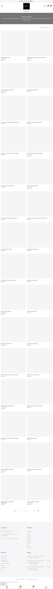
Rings (28, 533)
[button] (4, 58)
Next (38, 510)
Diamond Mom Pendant (32, 438)
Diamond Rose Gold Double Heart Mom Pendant (37, 218)
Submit (3, 584)
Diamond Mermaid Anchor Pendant (34, 469)
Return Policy (4, 556)
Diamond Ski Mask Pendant (32, 89)
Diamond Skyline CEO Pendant (7, 89)
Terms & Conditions (5, 563)
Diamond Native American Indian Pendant (9, 374)
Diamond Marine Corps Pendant (7, 501)
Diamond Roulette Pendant (32, 185)
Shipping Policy (4, 561)
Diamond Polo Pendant (31, 311)
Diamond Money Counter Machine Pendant (10, 438)
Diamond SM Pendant (5, 57)
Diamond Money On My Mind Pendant (35, 405)
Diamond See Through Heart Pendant (35, 153)
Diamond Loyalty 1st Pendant (33, 501)
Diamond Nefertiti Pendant (32, 343)
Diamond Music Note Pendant (33, 374)
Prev (15, 510)
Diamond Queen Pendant (32, 280)
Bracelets (29, 540)
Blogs (2, 570)
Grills (28, 545)
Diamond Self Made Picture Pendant (34, 122)
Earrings (29, 538)
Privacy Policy (4, 558)
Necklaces (29, 536)
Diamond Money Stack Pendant (7, 405)
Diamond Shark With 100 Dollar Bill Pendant (10, 122)
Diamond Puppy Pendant (6, 311)
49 (34, 510)
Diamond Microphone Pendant (7, 469)
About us (3, 565)
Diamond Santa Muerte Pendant (7, 185)
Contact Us (3, 567)
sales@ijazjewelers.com (8, 531)
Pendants (29, 531)
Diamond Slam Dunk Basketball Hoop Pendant (36, 57)
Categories (26, 11)
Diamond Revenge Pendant (32, 249)
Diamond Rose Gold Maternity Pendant (9, 218)
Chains (28, 542)
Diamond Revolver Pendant (6, 249)
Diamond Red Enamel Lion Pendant (8, 280)
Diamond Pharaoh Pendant (6, 343)
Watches (29, 547)
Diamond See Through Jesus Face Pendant (10, 153)
